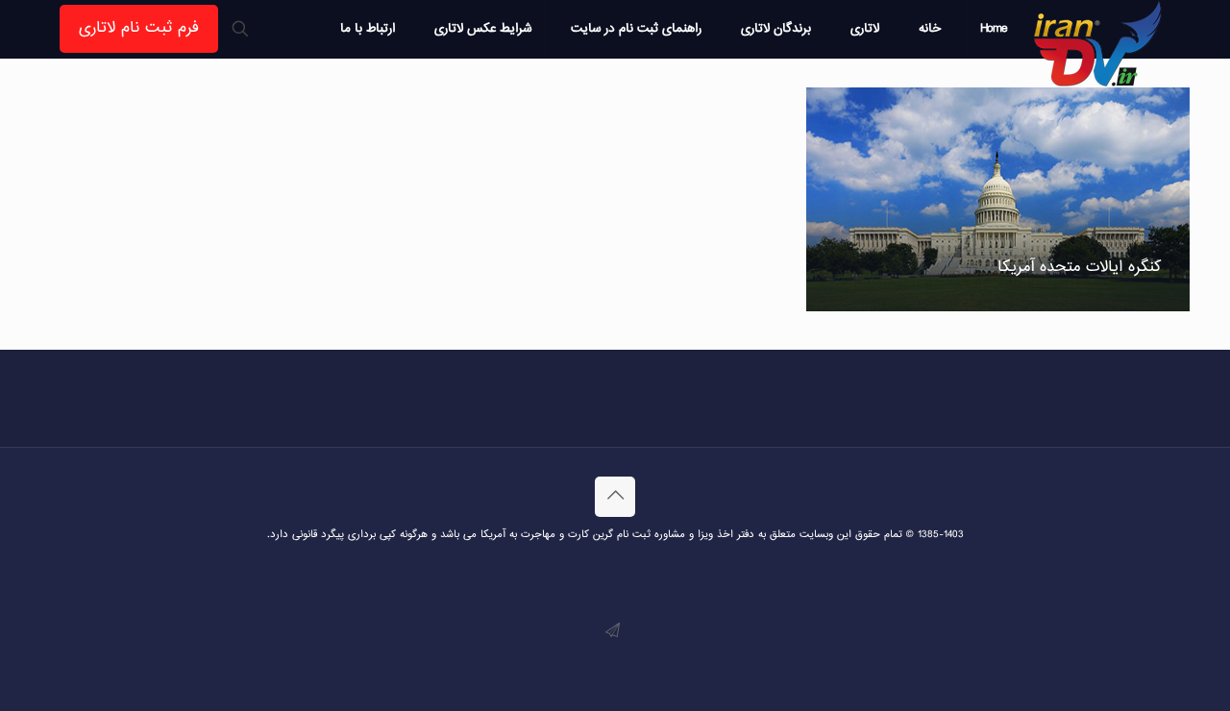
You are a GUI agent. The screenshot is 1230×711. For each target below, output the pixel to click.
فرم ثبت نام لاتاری (139, 28)
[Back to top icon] (615, 497)
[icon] (612, 632)
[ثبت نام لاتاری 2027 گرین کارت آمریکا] (1098, 43)
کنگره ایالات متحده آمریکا (1079, 268)
